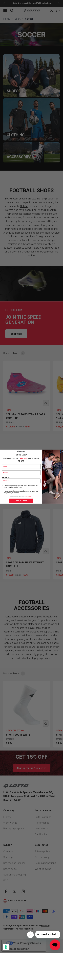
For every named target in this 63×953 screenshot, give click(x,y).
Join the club (21, 501)
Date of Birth (6, 477)
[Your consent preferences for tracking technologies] (6, 947)
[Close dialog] (61, 451)
